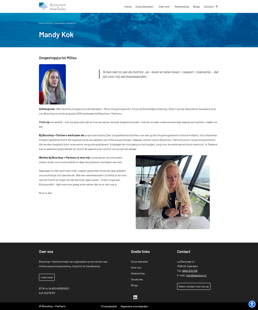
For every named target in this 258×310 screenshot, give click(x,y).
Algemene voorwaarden (134, 306)
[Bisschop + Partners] (52, 6)
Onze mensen (60, 23)
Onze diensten (139, 261)
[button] (154, 6)
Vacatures (137, 279)
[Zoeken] (217, 6)
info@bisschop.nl (196, 275)
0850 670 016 (189, 270)
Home (128, 6)
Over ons (49, 23)
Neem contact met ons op (194, 286)
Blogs (196, 6)
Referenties (182, 6)
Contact (209, 6)
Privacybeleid (109, 306)
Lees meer (47, 277)
